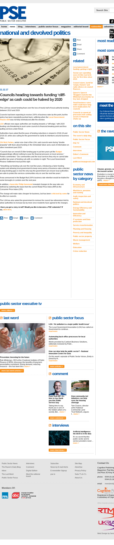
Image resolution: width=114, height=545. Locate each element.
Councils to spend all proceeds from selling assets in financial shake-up (82, 116)
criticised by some (59, 194)
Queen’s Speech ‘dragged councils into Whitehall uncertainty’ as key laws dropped (83, 96)
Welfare (76, 244)
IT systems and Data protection (81, 220)
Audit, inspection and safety (82, 197)
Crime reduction (80, 251)
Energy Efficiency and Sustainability (82, 209)
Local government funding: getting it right (82, 68)
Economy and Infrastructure (79, 186)
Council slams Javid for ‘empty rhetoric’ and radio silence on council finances (83, 86)
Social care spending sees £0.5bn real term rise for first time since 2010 (82, 76)
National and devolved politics (82, 203)
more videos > (7, 310)
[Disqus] (34, 261)
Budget (59, 152)
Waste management (81, 240)
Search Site (102, 10)
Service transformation (83, 225)
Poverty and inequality (82, 233)
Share (26, 218)
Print (6, 218)
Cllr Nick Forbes (7, 142)
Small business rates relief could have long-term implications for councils (82, 106)
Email (15, 218)
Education (77, 247)
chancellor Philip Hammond (21, 184)
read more (53, 331)
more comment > (57, 418)
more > (27, 366)
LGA (2, 124)
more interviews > (57, 450)
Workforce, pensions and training (82, 192)
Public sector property (82, 236)
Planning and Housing (82, 229)
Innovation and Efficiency (79, 215)
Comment (38, 218)
